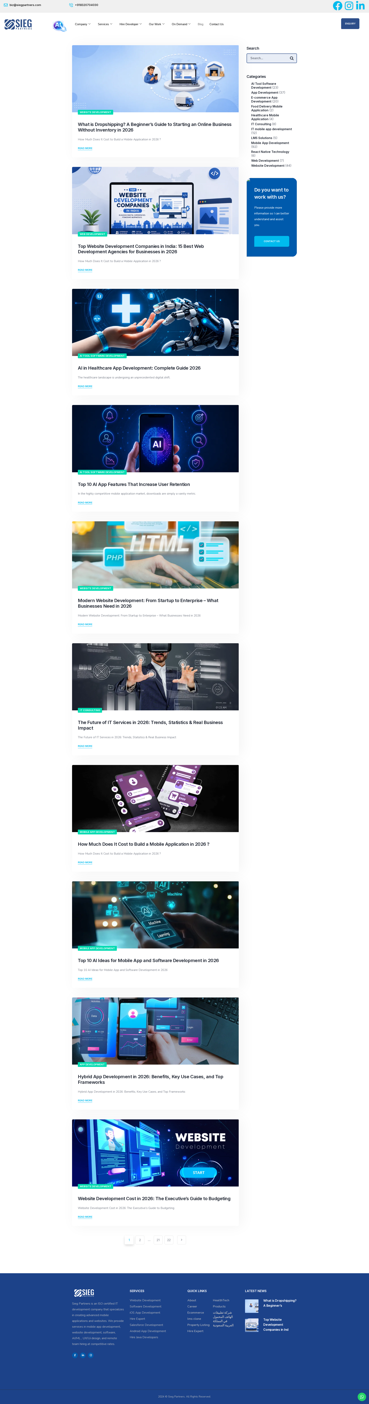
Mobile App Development (97, 831)
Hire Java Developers (144, 1337)
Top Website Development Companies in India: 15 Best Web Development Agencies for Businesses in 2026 (141, 249)
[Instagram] (349, 6)
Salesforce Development (146, 1325)
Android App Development (148, 1331)
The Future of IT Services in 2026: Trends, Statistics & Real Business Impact (150, 725)
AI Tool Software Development (102, 355)
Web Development (92, 234)
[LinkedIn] (83, 1355)
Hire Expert (137, 1319)
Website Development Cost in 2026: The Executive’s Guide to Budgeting (155, 1198)
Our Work (155, 24)
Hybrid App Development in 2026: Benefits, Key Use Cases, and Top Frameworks (150, 1079)
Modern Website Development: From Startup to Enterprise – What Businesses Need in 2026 (148, 603)
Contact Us (216, 24)
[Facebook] (337, 6)
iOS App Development (145, 1313)
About (191, 1300)
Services (103, 24)
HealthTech (221, 1300)
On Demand (179, 24)
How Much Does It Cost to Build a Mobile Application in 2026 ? (143, 844)
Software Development (145, 1306)
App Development (92, 1064)
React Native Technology (270, 152)
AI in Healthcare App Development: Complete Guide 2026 (139, 368)
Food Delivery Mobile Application (267, 108)
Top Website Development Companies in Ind (275, 1325)
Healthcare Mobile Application (265, 117)
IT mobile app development (271, 129)
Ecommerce (195, 1313)
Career (192, 1306)
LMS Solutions (261, 138)
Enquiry (350, 23)
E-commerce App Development (264, 99)
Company (81, 24)
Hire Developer (129, 24)
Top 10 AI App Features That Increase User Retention (134, 484)
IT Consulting (90, 710)
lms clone (194, 1319)
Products (219, 1306)
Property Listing (198, 1325)
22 (169, 1240)
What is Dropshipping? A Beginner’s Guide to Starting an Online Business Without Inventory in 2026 (155, 127)
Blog (200, 24)
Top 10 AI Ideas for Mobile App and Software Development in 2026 (149, 960)
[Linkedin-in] (360, 6)
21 (158, 1240)
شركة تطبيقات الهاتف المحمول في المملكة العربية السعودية (223, 1319)
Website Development (95, 112)
